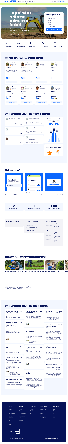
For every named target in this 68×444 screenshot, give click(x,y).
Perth (53, 413)
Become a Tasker (61, 1)
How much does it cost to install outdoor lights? (53, 272)
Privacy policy (21, 420)
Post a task (13, 1)
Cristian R (12, 63)
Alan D (11, 87)
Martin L (57, 63)
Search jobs (10, 414)
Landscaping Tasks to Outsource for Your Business (14, 272)
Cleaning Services (42, 410)
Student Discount (11, 423)
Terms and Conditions (22, 416)
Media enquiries (21, 412)
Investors (20, 421)
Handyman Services (43, 409)
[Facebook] (55, 438)
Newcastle (54, 416)
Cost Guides (10, 416)
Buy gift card (38, 3)
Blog (20, 417)
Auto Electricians (42, 416)
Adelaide (54, 414)
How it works (10, 409)
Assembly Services (43, 417)
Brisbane (54, 412)
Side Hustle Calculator (12, 413)
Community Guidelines (22, 413)
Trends (9, 420)
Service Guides (11, 417)
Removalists (42, 413)
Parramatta (37, 286)
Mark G (41, 87)
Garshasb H (57, 87)
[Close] (64, 3)
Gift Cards (10, 421)
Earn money (10, 412)
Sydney (54, 409)
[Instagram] (57, 438)
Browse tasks (32, 410)
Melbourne (54, 410)
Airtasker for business (11, 410)
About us (20, 409)
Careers (20, 410)
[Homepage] (5, 1)
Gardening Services (43, 414)
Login (31, 412)
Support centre (32, 413)
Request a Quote (11, 81)
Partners (10, 424)
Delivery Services (42, 412)
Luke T (26, 63)
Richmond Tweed (44, 286)
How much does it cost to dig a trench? (34, 271)
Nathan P (27, 87)
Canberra (54, 417)
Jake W (41, 63)
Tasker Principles (21, 414)
